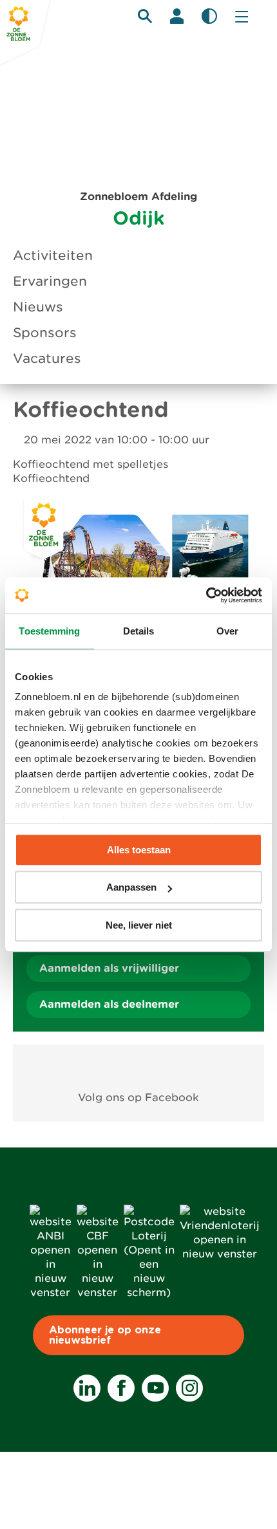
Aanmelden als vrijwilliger (109, 968)
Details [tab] (139, 631)
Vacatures (47, 358)
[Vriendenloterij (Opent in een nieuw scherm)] (220, 1254)
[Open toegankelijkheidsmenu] (209, 16)
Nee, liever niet (139, 925)
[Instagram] (189, 1388)
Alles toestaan (139, 849)
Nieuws (38, 307)
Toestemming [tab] (49, 631)
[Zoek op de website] (145, 16)
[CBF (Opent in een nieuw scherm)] (98, 1292)
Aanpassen (131, 887)
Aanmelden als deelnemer (109, 1004)
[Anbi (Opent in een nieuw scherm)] (51, 1292)
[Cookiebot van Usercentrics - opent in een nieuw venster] (205, 595)
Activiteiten (53, 255)
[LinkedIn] (86, 1388)
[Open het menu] (241, 16)
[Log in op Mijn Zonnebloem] (177, 16)
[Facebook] (121, 1388)
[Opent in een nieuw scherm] (139, 1067)
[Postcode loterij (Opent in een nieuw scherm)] (149, 1292)
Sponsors (45, 332)
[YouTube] (155, 1388)
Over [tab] (227, 631)
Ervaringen (50, 281)
